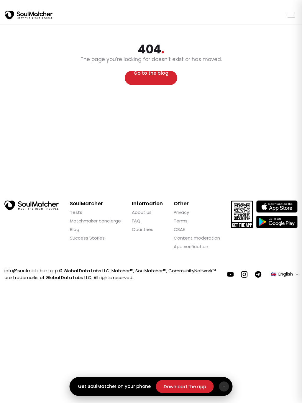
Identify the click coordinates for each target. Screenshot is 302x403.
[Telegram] (258, 274)
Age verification (191, 246)
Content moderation (197, 238)
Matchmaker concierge (95, 221)
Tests (76, 212)
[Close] (224, 386)
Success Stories (87, 238)
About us (142, 212)
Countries (142, 229)
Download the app (185, 387)
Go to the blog (151, 73)
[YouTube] (230, 274)
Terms (181, 221)
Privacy (181, 212)
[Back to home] (31, 205)
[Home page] (29, 15)
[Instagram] (244, 274)
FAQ (136, 221)
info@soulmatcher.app (31, 270)
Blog (74, 229)
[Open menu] (291, 15)
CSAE (179, 229)
